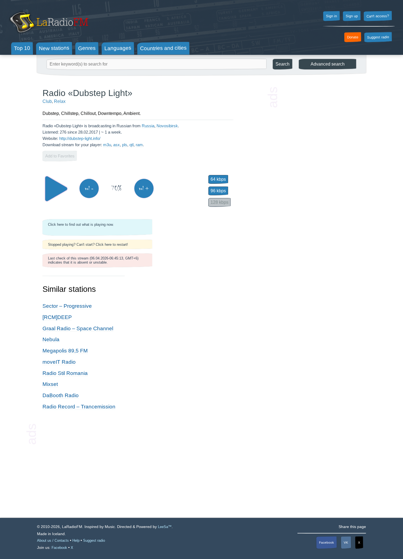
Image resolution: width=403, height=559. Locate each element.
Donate (352, 37)
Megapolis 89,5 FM (65, 351)
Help (76, 540)
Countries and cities (163, 48)
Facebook (326, 542)
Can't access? (378, 16)
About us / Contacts (53, 540)
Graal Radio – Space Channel (77, 328)
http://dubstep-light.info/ (79, 138)
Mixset (50, 384)
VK (346, 542)
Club (47, 101)
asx (116, 144)
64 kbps (218, 179)
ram (139, 144)
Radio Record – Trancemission (78, 407)
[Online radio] (48, 35)
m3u (107, 144)
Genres (87, 48)
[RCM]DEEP (57, 317)
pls (124, 144)
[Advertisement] (319, 170)
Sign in (331, 16)
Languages (117, 48)
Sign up (352, 16)
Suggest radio (378, 37)
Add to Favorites (60, 156)
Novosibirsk (167, 125)
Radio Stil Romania (65, 373)
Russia (148, 125)
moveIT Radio (59, 362)
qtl (131, 144)
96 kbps (218, 190)
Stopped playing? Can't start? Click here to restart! (88, 244)
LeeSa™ (165, 527)
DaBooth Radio (60, 395)
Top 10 (22, 48)
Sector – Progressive (67, 306)
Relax (60, 101)
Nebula (50, 339)
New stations (54, 48)
